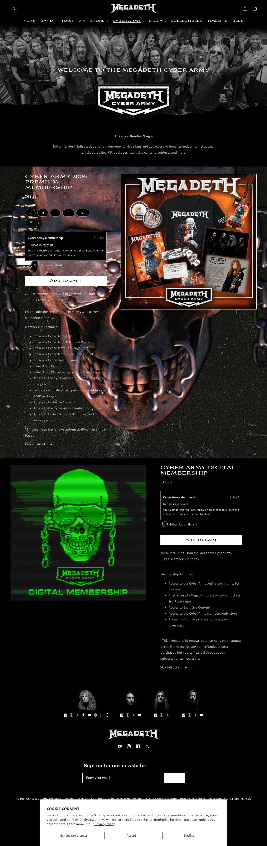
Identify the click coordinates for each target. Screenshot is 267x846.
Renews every (37, 244)
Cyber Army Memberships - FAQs (129, 799)
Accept (131, 835)
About (20, 799)
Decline (189, 835)
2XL (83, 213)
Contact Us (33, 799)
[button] (15, 8)
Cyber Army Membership (46, 238)
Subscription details (48, 265)
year (50, 244)
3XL (31, 222)
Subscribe (174, 778)
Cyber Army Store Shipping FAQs (229, 799)
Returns (69, 799)
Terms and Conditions (91, 799)
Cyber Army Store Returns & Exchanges (179, 799)
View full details (36, 444)
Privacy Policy (104, 824)
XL (68, 213)
